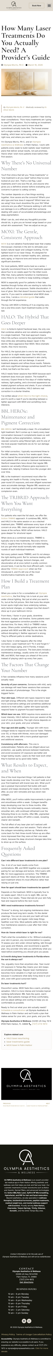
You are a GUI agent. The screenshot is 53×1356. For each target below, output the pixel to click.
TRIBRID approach (19, 569)
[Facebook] (24, 1321)
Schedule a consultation (13, 1010)
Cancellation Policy (42, 1334)
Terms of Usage (24, 1334)
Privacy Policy (8, 1334)
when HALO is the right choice (32, 396)
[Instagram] (29, 1321)
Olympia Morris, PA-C (15, 107)
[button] (49, 5)
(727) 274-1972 (39, 1024)
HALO (3, 329)
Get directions (26, 1282)
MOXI (3, 243)
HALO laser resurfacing (18, 1038)
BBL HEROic (6, 429)
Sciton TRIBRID (8, 518)
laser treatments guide (18, 1041)
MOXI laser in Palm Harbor (19, 1045)
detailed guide (27, 297)
